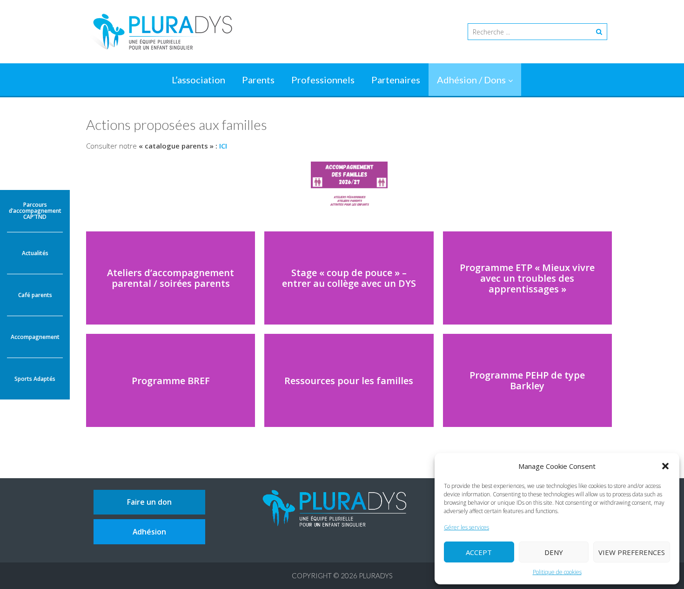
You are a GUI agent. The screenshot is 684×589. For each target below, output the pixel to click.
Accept (479, 552)
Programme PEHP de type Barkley (527, 380)
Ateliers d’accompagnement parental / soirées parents (170, 278)
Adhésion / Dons (471, 79)
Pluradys (376, 575)
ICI (222, 145)
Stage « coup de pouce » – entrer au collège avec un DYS (349, 278)
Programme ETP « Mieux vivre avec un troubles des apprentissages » (527, 278)
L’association (198, 79)
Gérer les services (466, 527)
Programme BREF (171, 380)
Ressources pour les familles (348, 380)
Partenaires (395, 79)
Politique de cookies (557, 572)
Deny (553, 552)
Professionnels (323, 79)
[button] (665, 466)
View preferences (631, 552)
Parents (258, 79)
